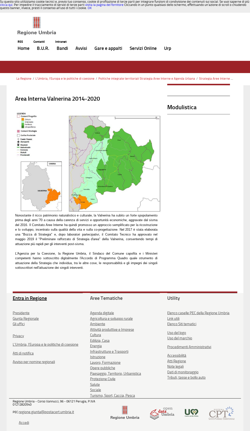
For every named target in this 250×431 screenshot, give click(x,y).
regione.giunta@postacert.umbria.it (46, 412)
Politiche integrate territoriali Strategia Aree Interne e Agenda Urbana (146, 78)
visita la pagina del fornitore (104, 5)
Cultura (95, 335)
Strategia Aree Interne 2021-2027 (222, 78)
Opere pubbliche (102, 368)
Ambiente (97, 324)
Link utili (173, 318)
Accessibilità (176, 355)
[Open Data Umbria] (162, 412)
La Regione (23, 78)
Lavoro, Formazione (105, 362)
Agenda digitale (102, 313)
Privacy (18, 336)
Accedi (24, 422)
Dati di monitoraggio (182, 372)
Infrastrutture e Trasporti (109, 351)
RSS (20, 41)
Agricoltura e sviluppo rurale (111, 318)
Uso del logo (176, 333)
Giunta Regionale (26, 318)
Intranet (61, 41)
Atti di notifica (23, 353)
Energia (96, 346)
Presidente (21, 313)
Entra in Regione (30, 298)
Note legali (175, 366)
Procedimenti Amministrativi (189, 347)
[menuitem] (23, 48)
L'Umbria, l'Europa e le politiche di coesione (64, 78)
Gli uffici (19, 324)
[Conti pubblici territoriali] (221, 412)
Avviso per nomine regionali (34, 362)
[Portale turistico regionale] (191, 412)
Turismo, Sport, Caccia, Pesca (112, 395)
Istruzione (97, 357)
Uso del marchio (179, 338)
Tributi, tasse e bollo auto (186, 377)
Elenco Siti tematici (181, 324)
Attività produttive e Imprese (112, 329)
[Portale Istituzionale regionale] (125, 412)
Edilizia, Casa (100, 340)
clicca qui (6, 5)
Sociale (95, 390)
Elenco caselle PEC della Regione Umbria (198, 313)
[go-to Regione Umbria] (37, 19)
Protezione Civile (102, 379)
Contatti (39, 41)
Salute (95, 384)
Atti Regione (176, 361)
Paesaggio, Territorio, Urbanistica (115, 373)
